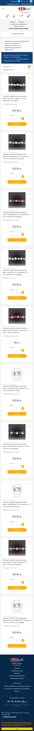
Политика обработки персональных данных (17, 686)
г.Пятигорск (25, 1)
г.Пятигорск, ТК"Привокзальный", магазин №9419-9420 (15, 714)
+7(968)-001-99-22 (13, 4)
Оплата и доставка (17, 671)
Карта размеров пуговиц (17, 676)
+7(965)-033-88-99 (26, 4)
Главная (17, 668)
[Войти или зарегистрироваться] (14, 17)
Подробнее (24, 725)
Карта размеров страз (17, 678)
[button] (3, 41)
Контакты (17, 673)
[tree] (17, 45)
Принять (17, 728)
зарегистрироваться (9, 59)
